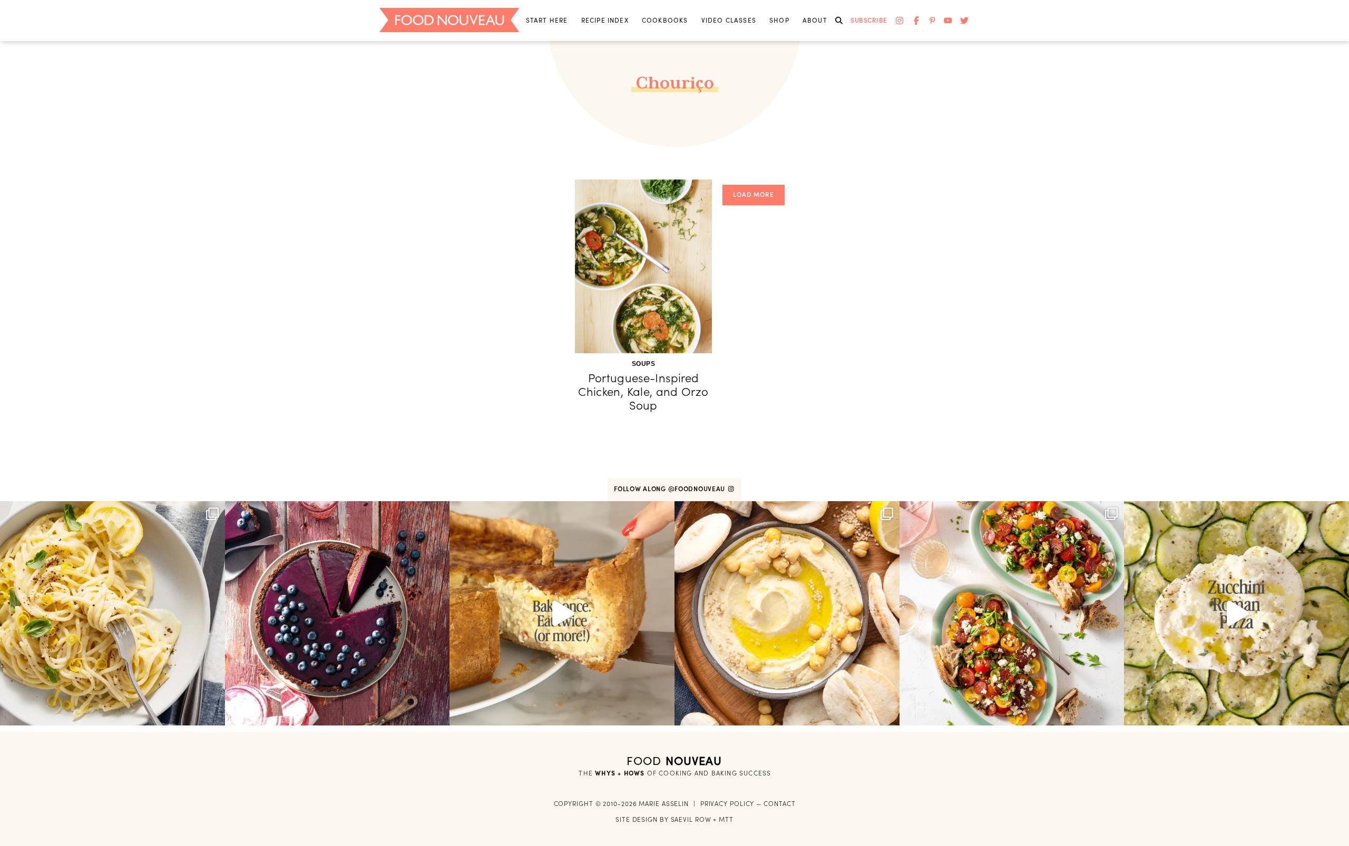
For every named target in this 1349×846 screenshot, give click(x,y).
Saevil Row (691, 819)
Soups (644, 363)
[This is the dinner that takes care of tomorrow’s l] (561, 613)
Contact (779, 804)
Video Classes (728, 20)
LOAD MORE (753, 194)
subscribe (869, 20)
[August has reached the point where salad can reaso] (1012, 613)
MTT (726, 819)
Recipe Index (605, 20)
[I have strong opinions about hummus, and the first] (787, 613)
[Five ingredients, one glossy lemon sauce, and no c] (112, 613)
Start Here (547, 20)
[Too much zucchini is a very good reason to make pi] (1236, 613)
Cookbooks (665, 20)
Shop (779, 20)
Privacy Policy (727, 804)
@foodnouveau (697, 489)
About (815, 20)
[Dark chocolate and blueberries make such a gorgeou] (337, 613)
